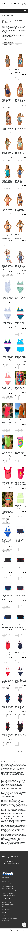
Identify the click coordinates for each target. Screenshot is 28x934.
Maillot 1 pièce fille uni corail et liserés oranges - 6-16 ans (7, 421)
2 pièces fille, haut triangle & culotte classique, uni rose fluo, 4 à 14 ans (7, 389)
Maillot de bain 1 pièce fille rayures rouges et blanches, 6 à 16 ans (7, 654)
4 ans (7, 274)
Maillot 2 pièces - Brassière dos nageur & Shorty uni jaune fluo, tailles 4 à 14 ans (20, 507)
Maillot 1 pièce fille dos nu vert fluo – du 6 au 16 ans (7, 452)
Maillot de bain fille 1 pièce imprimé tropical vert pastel (20, 153)
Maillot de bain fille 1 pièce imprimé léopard (7, 70)
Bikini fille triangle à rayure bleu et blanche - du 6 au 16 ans (7, 324)
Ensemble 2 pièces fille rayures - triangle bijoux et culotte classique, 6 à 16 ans (7, 680)
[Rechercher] (19, 4)
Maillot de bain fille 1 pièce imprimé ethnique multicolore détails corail (20, 101)
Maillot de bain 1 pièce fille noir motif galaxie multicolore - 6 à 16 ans (20, 388)
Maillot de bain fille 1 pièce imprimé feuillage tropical (7, 153)
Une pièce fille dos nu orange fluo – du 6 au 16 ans (20, 421)
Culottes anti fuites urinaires (9, 895)
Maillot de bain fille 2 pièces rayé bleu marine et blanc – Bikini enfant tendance (7, 236)
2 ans (4, 274)
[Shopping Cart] (24, 924)
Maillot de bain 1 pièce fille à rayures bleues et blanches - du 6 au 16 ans (7, 298)
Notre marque (5, 920)
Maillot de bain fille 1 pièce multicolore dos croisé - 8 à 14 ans (20, 452)
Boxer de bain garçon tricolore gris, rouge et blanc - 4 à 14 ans (20, 597)
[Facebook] (3, 868)
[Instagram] (6, 868)
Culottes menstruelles (7, 893)
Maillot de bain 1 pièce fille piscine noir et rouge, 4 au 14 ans (7, 735)
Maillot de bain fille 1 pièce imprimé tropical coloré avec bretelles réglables (7, 267)
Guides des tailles (6, 907)
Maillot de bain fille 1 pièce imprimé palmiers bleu (20, 128)
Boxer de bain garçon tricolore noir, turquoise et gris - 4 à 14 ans (20, 626)
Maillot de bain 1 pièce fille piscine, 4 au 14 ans (20, 735)
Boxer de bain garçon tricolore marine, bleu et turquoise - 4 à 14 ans (7, 626)
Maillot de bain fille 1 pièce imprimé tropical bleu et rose (20, 71)
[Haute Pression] (9, 4)
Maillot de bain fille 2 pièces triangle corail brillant (7, 209)
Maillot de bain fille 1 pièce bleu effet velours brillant (19, 181)
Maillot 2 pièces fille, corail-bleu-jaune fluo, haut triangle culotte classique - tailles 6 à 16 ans (7, 511)
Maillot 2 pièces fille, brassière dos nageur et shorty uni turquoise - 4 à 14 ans (20, 356)
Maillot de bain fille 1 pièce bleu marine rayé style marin (7, 100)
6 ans (4, 243)
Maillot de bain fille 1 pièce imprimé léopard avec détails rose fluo (20, 266)
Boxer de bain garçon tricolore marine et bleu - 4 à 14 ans (20, 540)
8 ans (16, 77)
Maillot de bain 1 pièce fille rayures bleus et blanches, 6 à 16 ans (20, 654)
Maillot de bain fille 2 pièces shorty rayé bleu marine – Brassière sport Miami (20, 210)
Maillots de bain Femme (8, 881)
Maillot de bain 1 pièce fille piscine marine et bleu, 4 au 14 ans (7, 707)
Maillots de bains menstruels (9, 891)
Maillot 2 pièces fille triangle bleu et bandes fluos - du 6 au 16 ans (7, 356)
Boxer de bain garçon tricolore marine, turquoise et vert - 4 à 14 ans (7, 597)
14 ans (16, 335)
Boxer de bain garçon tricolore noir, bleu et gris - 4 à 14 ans (7, 569)
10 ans (20, 77)
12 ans (16, 79)
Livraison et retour (6, 902)
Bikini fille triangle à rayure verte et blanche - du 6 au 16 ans (20, 297)
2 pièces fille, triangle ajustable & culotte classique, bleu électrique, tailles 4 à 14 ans (7, 542)
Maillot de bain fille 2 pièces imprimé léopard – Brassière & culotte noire (20, 236)
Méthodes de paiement (8, 904)
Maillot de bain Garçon (7, 888)
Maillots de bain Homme (8, 883)
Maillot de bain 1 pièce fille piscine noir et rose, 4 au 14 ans (20, 707)
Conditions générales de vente (9, 918)
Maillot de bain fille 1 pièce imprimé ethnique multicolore (7, 128)
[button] (14, 11)
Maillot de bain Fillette (7, 886)
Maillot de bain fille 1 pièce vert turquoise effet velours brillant (7, 181)
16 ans (4, 366)
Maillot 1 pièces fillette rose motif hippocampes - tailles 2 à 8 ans (20, 484)
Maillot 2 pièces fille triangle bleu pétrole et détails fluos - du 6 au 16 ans (20, 324)
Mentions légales (6, 915)
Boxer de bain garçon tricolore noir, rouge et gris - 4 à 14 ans (20, 569)
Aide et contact (6, 909)
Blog (3, 923)
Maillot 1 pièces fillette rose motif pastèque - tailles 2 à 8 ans (7, 483)
